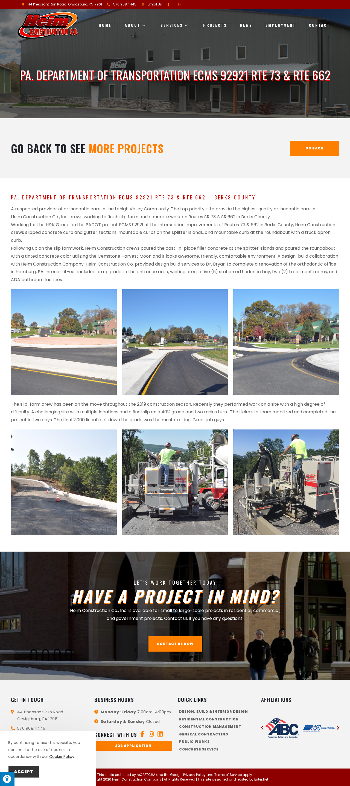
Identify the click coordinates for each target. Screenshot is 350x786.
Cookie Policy (61, 756)
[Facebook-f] (142, 734)
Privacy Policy (194, 774)
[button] (175, 644)
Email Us (155, 4)
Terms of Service (228, 774)
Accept (23, 772)
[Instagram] (151, 734)
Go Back (314, 148)
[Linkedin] (160, 734)
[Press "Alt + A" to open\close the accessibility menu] (7, 779)
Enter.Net (261, 779)
